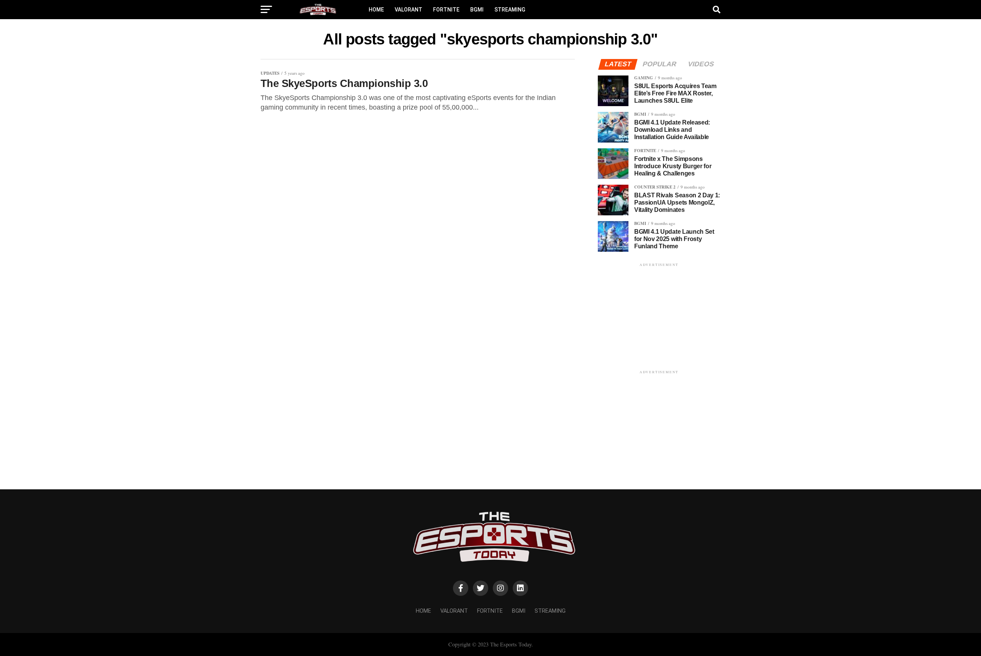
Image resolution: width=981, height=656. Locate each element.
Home (376, 10)
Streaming (509, 10)
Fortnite (446, 10)
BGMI (477, 10)
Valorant (408, 10)
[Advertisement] (659, 316)
